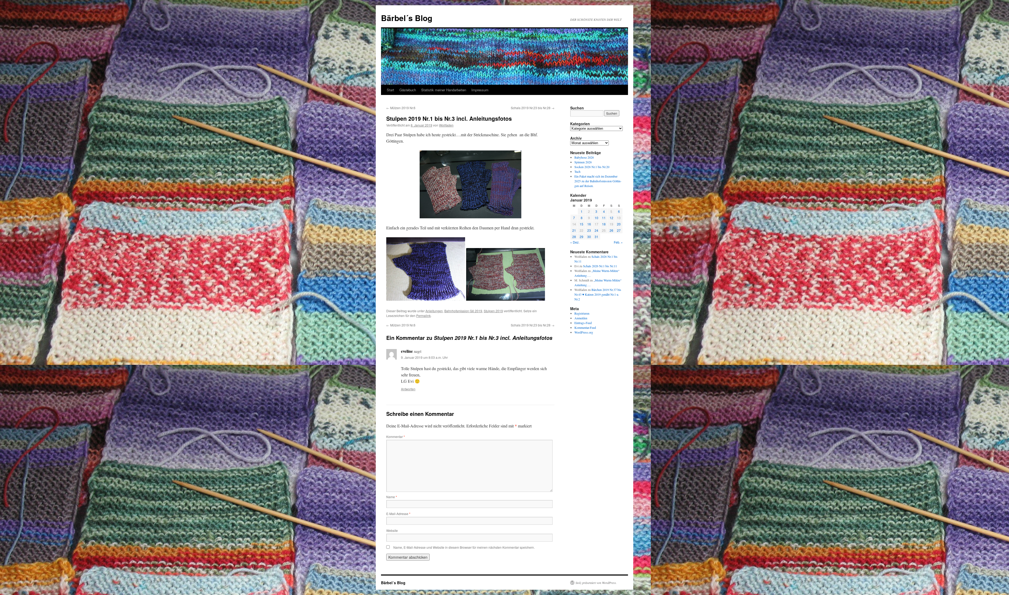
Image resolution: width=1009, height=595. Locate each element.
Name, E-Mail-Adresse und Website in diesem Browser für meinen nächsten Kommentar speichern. (464, 547)
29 (581, 236)
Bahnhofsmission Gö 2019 (463, 311)
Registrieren (581, 313)
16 (589, 224)
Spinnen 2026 (583, 162)
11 (604, 217)
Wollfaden (446, 125)
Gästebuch (407, 89)
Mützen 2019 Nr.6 (400, 107)
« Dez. (574, 242)
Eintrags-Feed (583, 323)
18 (604, 224)
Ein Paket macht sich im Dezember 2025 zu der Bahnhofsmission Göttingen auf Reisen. (597, 181)
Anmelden (580, 318)
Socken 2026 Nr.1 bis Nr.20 (591, 167)
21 (574, 230)
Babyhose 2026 (584, 157)
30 (589, 236)
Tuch (577, 171)
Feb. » (618, 242)
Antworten (408, 389)
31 (596, 236)
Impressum (479, 89)
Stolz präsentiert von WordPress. (596, 583)
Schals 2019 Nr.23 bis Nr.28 (532, 107)
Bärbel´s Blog (406, 17)
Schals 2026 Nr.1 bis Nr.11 (600, 266)
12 (611, 217)
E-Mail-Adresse (398, 513)
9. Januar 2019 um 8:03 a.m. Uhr (424, 357)
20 (619, 224)
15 (581, 224)
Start (390, 89)
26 (611, 230)
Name (391, 497)
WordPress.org (583, 332)
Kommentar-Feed (585, 327)
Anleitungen (434, 311)
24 (596, 230)
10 (596, 217)
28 (574, 236)
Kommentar (395, 436)
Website (392, 530)
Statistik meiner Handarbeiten (443, 89)
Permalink (423, 315)
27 (619, 230)
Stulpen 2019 (493, 311)
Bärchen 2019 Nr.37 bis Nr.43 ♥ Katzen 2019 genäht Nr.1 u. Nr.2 (597, 294)
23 (589, 230)
